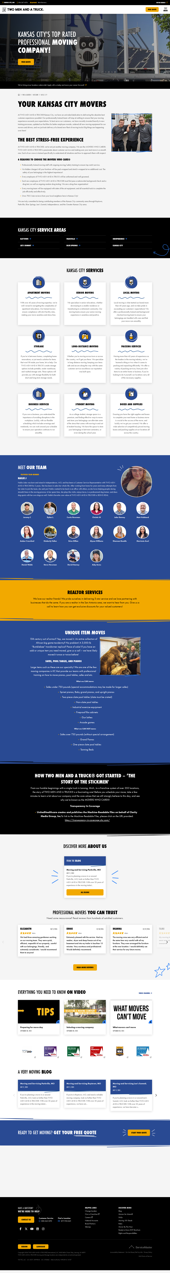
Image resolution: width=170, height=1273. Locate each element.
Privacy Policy (148, 1252)
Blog (120, 1211)
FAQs (121, 1217)
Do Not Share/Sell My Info (134, 1252)
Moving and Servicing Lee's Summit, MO (130, 1085)
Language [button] (40, 1246)
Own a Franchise (92, 1214)
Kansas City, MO (9, 2)
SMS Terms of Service (145, 1256)
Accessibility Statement (117, 1252)
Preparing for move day (31, 1027)
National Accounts (91, 1220)
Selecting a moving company (80, 1027)
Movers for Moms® (126, 1214)
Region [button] (24, 1246)
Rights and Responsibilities (128, 1233)
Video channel (144, 993)
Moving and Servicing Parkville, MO (37, 1083)
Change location (91, 1211)
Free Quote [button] (152, 9)
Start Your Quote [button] (139, 1132)
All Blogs (85, 892)
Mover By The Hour (126, 1227)
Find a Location (26, 95)
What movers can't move (124, 1027)
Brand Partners (90, 1224)
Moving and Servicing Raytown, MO (83, 1083)
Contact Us (26, 1219)
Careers (89, 1217)
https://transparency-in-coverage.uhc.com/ (87, 820)
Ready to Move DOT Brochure (129, 1230)
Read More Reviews (85, 967)
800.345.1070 (46, 1221)
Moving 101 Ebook (125, 1220)
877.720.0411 (66, 1221)
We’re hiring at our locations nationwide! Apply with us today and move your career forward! (55, 85)
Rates (120, 1224)
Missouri (35, 95)
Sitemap (88, 1227)
